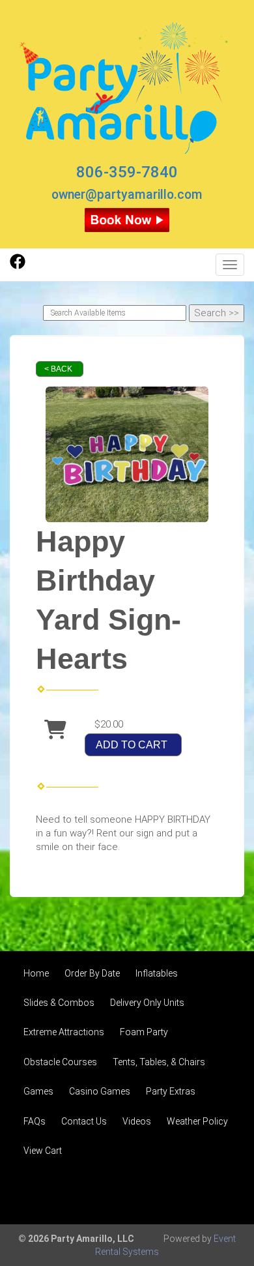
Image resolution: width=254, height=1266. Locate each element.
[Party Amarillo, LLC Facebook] (17, 266)
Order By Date (92, 973)
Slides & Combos (58, 1002)
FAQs (34, 1121)
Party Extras (170, 1091)
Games (38, 1091)
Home (36, 973)
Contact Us (84, 1121)
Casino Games (99, 1091)
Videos (136, 1121)
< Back (58, 369)
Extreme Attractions (63, 1032)
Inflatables (156, 973)
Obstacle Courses (60, 1062)
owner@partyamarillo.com (127, 194)
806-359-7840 (127, 172)
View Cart (42, 1150)
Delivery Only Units (147, 1002)
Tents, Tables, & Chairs (159, 1062)
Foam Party (144, 1032)
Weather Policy (197, 1121)
